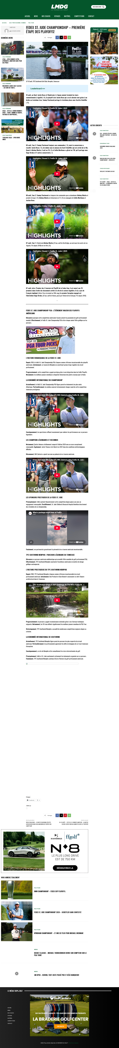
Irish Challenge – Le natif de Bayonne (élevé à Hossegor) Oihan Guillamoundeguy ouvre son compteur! (38, 824)
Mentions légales (73, 1043)
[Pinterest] (65, 37)
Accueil (4, 23)
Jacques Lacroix (16, 31)
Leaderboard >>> (38, 89)
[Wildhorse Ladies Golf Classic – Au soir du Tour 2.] (12, 74)
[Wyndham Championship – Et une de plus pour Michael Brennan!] (16, 931)
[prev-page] (91, 191)
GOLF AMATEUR (7, 135)
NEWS (36, 949)
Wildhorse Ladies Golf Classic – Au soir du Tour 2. (12, 87)
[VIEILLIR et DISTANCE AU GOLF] (94, 170)
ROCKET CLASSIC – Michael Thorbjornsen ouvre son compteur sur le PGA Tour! (60, 954)
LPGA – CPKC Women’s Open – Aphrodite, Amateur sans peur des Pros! (12, 61)
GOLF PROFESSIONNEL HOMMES (17, 23)
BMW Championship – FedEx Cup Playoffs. (50, 891)
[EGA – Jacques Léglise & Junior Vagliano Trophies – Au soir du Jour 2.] (94, 133)
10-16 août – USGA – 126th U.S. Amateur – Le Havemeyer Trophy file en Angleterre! (108, 183)
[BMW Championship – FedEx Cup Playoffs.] (16, 889)
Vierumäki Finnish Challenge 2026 (107, 147)
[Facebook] (57, 37)
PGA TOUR (31, 23)
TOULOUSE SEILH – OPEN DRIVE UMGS (11, 138)
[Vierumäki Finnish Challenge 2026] (94, 145)
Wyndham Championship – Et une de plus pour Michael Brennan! (58, 933)
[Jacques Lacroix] (7, 31)
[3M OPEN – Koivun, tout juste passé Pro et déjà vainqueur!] (16, 973)
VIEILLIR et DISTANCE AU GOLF (107, 171)
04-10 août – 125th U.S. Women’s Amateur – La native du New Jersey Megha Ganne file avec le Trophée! (73, 823)
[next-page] (94, 191)
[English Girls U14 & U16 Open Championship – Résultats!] (94, 158)
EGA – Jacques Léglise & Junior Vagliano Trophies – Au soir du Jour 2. (108, 134)
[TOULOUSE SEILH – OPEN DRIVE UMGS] (12, 126)
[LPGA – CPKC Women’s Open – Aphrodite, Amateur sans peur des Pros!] (12, 48)
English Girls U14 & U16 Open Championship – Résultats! (107, 159)
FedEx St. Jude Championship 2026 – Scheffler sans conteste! (57, 912)
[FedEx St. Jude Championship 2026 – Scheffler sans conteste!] (16, 910)
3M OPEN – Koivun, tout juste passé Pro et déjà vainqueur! (56, 975)
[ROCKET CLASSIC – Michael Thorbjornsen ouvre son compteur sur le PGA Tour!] (16, 952)
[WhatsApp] (69, 37)
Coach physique (105, 168)
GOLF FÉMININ (6, 56)
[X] (61, 37)
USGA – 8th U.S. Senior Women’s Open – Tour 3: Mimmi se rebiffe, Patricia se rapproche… (12, 113)
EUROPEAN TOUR (104, 143)
